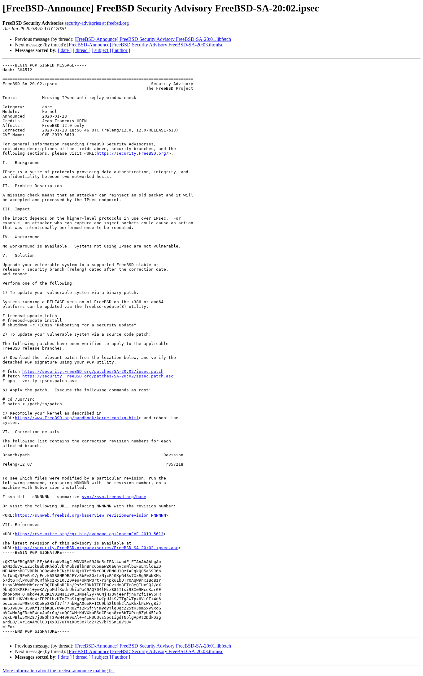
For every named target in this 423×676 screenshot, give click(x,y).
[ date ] (65, 50)
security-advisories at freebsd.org (97, 23)
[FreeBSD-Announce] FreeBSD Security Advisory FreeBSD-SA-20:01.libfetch (153, 39)
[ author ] (121, 50)
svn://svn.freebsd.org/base (114, 496)
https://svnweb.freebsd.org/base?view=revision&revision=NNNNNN (90, 515)
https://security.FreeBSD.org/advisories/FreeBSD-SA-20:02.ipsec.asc (96, 547)
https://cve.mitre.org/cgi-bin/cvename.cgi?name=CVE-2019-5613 (89, 534)
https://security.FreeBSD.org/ (132, 153)
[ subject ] (101, 50)
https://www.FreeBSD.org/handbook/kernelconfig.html (77, 418)
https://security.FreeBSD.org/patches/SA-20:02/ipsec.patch (93, 371)
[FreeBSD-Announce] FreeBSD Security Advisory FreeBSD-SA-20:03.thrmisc (145, 44)
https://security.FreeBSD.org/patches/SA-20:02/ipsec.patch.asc (97, 376)
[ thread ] (81, 50)
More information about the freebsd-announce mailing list (58, 670)
